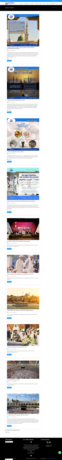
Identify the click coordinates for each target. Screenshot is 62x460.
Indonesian (8, 441)
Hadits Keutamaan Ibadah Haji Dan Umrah (18, 414)
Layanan (32, 3)
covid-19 (9, 159)
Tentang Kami (26, 3)
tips (8, 58)
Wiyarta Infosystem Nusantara (51, 458)
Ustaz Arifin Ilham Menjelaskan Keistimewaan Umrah (20, 274)
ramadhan (9, 110)
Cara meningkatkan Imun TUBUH (16, 151)
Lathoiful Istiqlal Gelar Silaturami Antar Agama (19, 241)
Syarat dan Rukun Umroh (14, 379)
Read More (9, 60)
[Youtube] (54, 1)
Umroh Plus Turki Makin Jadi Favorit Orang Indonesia (20, 310)
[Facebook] (51, 1)
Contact (47, 3)
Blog (40, 3)
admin (14, 50)
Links (43, 3)
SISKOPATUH (52, 3)
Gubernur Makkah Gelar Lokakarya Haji (17, 347)
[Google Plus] (56, 1)
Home (21, 3)
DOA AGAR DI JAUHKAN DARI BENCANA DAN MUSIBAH (21, 201)
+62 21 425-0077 (8, 0)
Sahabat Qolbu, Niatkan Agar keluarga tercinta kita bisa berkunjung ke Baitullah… (21, 48)
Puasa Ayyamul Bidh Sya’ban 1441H (16, 100)
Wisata (36, 3)
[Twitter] (53, 1)
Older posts (7, 432)
